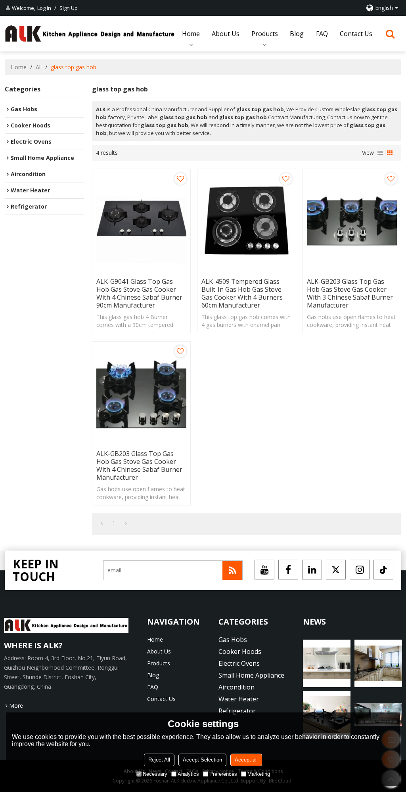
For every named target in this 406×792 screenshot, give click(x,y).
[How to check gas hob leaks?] (326, 663)
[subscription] (232, 570)
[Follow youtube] (264, 569)
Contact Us (356, 33)
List (380, 153)
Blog (297, 33)
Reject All (159, 760)
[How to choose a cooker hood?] (378, 663)
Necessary (155, 774)
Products (264, 33)
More (16, 705)
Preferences (223, 774)
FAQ (322, 33)
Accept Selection (202, 760)
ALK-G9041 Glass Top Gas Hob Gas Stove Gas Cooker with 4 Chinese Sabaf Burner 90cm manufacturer (139, 293)
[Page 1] (102, 523)
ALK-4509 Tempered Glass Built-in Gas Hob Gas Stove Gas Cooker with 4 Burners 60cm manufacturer (242, 293)
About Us (225, 33)
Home (191, 33)
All (39, 67)
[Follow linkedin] (312, 569)
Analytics (188, 774)
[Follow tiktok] (383, 569)
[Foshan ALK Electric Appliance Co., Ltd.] (90, 33)
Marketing (258, 774)
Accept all (246, 760)
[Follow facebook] (288, 569)
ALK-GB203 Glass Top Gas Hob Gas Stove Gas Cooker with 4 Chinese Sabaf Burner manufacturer (139, 465)
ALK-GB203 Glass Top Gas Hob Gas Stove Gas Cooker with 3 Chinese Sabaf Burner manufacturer (350, 293)
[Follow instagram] (360, 569)
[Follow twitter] (336, 569)
